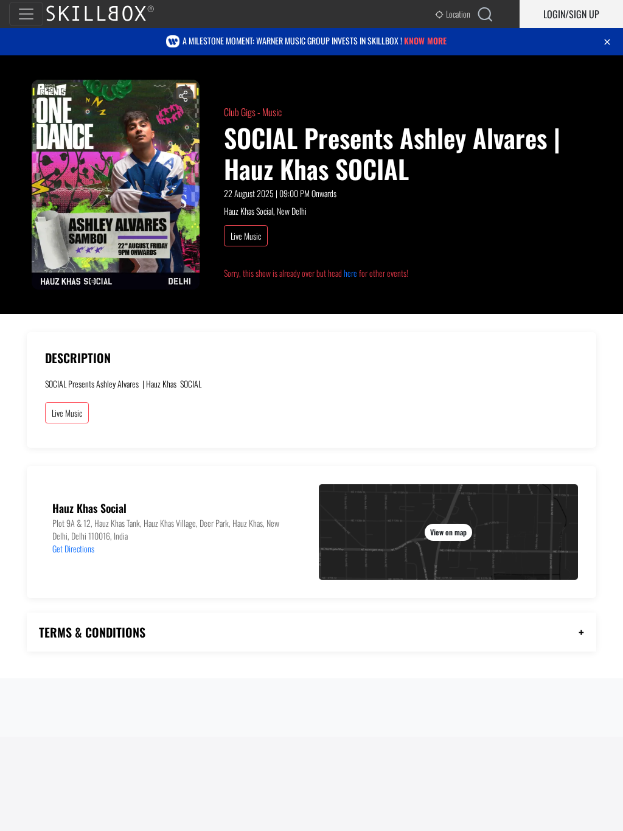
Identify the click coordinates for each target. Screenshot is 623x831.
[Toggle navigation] (26, 14)
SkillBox (110, 14)
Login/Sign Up (571, 14)
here (350, 272)
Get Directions (73, 548)
